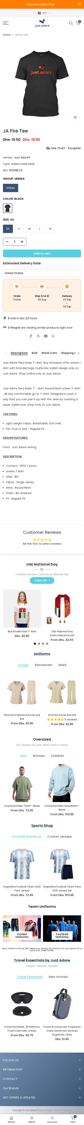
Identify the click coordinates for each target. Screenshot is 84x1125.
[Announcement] (44, 4)
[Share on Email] (45, 336)
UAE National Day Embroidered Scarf (62, 633)
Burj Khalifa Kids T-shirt (22, 631)
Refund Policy (45, 1110)
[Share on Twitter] (38, 336)
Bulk (35, 353)
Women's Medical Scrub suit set (22, 717)
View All (40, 580)
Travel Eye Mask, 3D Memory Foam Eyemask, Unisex (22, 1029)
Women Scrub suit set (62, 715)
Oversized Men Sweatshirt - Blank (62, 808)
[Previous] (5, 353)
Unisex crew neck (23, 164)
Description (19, 353)
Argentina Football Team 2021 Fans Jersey (22, 888)
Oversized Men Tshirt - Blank (22, 806)
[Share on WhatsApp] (53, 336)
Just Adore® (22, 157)
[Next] (78, 353)
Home (7, 34)
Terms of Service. (63, 1110)
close (79, 4)
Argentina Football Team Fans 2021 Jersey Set (62, 888)
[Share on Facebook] (31, 336)
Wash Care (49, 353)
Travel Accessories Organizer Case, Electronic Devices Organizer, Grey (62, 1030)
